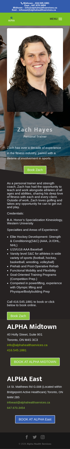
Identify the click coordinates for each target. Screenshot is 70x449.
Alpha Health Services (39, 444)
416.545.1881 (17, 350)
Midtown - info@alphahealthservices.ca (35, 7)
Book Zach (35, 170)
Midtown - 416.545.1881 (36, 3)
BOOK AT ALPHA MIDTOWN (35, 362)
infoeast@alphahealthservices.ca (37, 10)
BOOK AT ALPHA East (35, 419)
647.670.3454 (38, 5)
